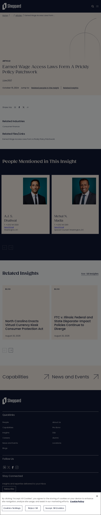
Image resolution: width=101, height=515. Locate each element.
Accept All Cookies (54, 508)
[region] (50, 503)
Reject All (33, 508)
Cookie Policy (77, 501)
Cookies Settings (12, 508)
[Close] (97, 496)
